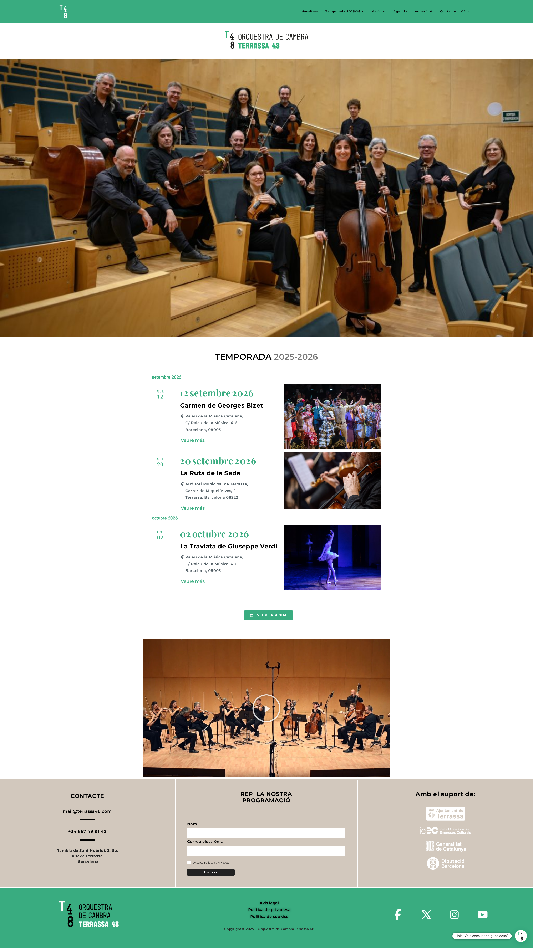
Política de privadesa (269, 909)
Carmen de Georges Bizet (221, 405)
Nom (192, 825)
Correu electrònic (205, 842)
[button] (266, 708)
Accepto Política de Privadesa (211, 862)
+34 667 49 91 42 (87, 831)
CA (463, 11)
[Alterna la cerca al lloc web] (469, 11)
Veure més (192, 440)
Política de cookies (269, 916)
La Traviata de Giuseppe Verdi (228, 546)
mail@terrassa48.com (87, 811)
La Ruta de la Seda (210, 473)
